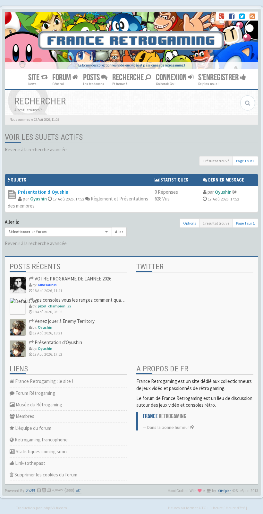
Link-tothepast (29, 463)
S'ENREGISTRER (219, 77)
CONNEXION (172, 77)
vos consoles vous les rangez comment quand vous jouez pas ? (96, 300)
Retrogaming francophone (41, 440)
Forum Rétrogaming (34, 393)
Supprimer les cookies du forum (45, 475)
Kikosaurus (47, 284)
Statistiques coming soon (41, 451)
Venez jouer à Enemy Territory (64, 321)
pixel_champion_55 (54, 306)
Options (189, 223)
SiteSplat (224, 491)
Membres (24, 416)
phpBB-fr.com (55, 507)
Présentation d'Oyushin (43, 192)
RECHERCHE (128, 77)
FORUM (62, 77)
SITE (34, 77)
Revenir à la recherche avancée (36, 149)
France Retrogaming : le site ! (43, 381)
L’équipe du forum (32, 428)
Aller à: (12, 222)
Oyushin (38, 199)
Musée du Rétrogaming (38, 405)
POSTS (92, 77)
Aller (119, 232)
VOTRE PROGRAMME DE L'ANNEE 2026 (72, 279)
